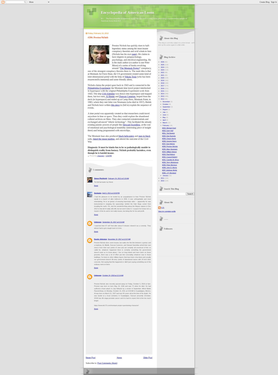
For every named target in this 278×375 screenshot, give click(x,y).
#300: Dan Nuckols (169, 136)
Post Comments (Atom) (107, 363)
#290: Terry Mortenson (170, 162)
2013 (163, 96)
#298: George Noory (169, 141)
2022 (163, 72)
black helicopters (126, 136)
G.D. (162, 207)
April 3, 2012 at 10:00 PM (111, 193)
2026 (163, 62)
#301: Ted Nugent (168, 133)
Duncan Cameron (127, 96)
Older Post (147, 358)
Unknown (97, 222)
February (166, 125)
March (165, 123)
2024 (163, 67)
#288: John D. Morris (169, 167)
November (166, 101)
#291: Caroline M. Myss (170, 160)
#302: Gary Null (167, 130)
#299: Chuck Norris (169, 138)
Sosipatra (97, 193)
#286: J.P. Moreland (169, 173)
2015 (163, 91)
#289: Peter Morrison (169, 165)
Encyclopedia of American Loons (127, 12)
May (164, 117)
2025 (163, 65)
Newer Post (90, 358)
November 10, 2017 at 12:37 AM (119, 239)
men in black (144, 136)
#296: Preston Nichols (170, 146)
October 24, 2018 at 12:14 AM (112, 275)
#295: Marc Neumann (169, 149)
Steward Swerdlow (131, 125)
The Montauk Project (129, 68)
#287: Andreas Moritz (169, 170)
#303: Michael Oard (169, 128)
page (134, 54)
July (164, 112)
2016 (163, 88)
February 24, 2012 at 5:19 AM (118, 178)
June (165, 115)
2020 (163, 78)
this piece (115, 105)
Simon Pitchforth (100, 178)
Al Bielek (110, 96)
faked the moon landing (104, 139)
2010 (163, 181)
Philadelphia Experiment (99, 88)
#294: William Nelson (169, 152)
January (166, 175)
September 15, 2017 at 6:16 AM (113, 222)
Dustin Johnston (100, 239)
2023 (163, 70)
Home (119, 358)
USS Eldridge (108, 93)
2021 (163, 75)
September (167, 107)
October (166, 104)
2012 (163, 99)
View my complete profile (167, 211)
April (164, 120)
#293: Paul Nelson (168, 154)
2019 (163, 80)
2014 (163, 94)
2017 (163, 86)
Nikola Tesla (130, 77)
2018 (163, 83)
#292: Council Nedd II (169, 157)
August (165, 109)
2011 (163, 178)
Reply (96, 186)
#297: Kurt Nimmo (168, 144)
